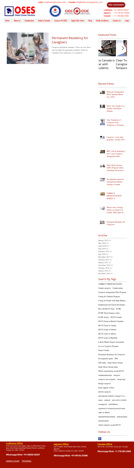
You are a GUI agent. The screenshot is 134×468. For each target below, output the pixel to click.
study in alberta (104, 412)
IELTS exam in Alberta (107, 333)
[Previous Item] (102, 48)
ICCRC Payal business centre (109, 313)
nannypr (107, 400)
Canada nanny (118, 288)
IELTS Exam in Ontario (107, 329)
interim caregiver (104, 391)
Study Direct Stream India (108, 367)
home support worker (106, 387)
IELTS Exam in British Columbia (110, 321)
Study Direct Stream (115, 362)
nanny (100, 400)
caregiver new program (106, 379)
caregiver (116, 375)
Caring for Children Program (109, 296)
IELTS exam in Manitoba (107, 337)
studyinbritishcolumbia (106, 416)
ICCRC (118, 308)
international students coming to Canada (112, 396)
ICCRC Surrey (103, 317)
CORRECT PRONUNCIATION (110, 284)
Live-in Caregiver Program (108, 346)
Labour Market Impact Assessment (111, 342)
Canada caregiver (104, 288)
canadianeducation (105, 375)
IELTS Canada (116, 317)
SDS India (102, 362)
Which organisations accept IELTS (111, 371)
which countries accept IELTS (109, 425)
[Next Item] (123, 48)
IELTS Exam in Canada (107, 325)
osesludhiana (113, 404)
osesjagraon (102, 404)
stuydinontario (103, 420)
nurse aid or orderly (119, 400)
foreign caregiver (104, 383)
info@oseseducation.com (55, 2)
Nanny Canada (103, 350)
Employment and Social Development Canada (112, 304)
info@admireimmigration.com (89, 2)
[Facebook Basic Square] (99, 438)
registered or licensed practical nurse (111, 408)
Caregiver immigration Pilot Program (112, 292)
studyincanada (122, 416)
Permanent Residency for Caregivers (111, 354)
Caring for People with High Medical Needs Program (112, 300)
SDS (116, 358)
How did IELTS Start (106, 308)
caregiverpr (121, 379)
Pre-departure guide (105, 358)
